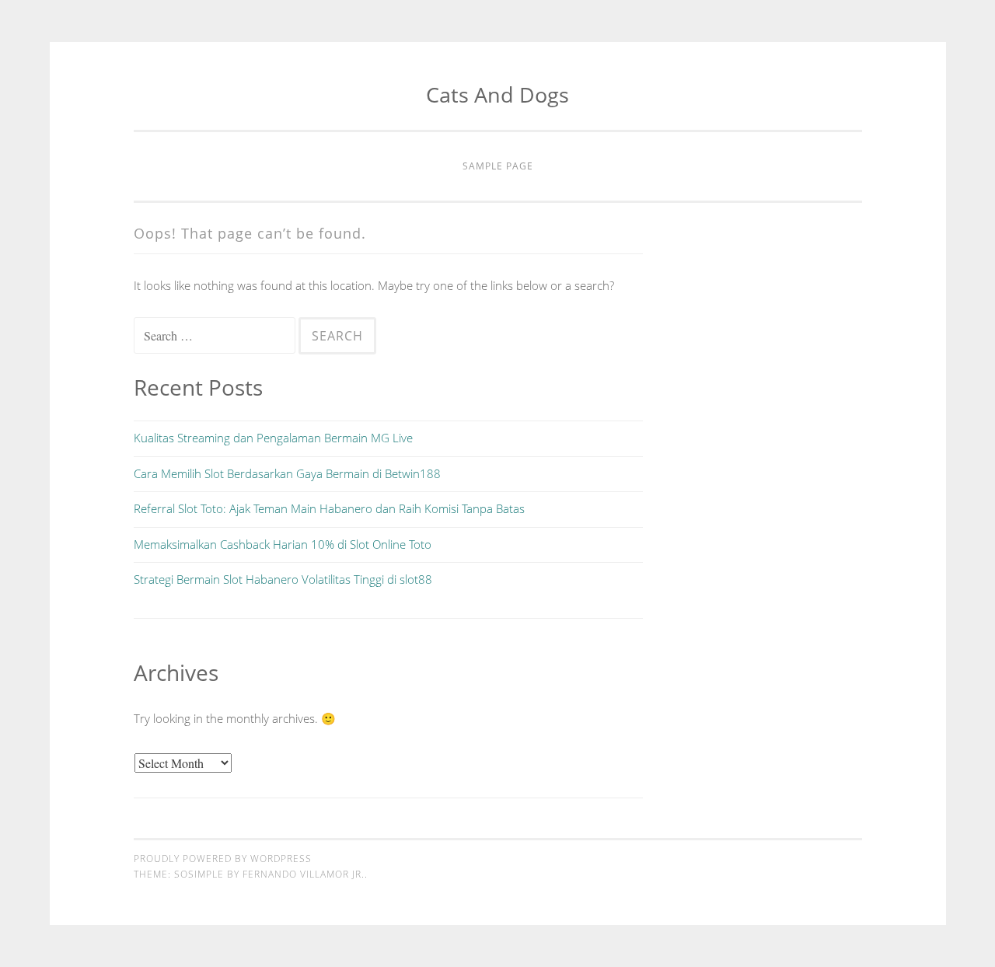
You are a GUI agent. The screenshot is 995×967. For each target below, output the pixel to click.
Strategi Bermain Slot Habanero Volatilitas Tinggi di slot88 (283, 579)
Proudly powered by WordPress (223, 858)
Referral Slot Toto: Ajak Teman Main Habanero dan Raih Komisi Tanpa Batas (329, 508)
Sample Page (498, 166)
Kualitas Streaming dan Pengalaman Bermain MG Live (273, 437)
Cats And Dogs (497, 94)
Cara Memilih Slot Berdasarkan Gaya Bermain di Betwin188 (287, 473)
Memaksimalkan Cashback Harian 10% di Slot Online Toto (282, 544)
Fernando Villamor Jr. (304, 874)
